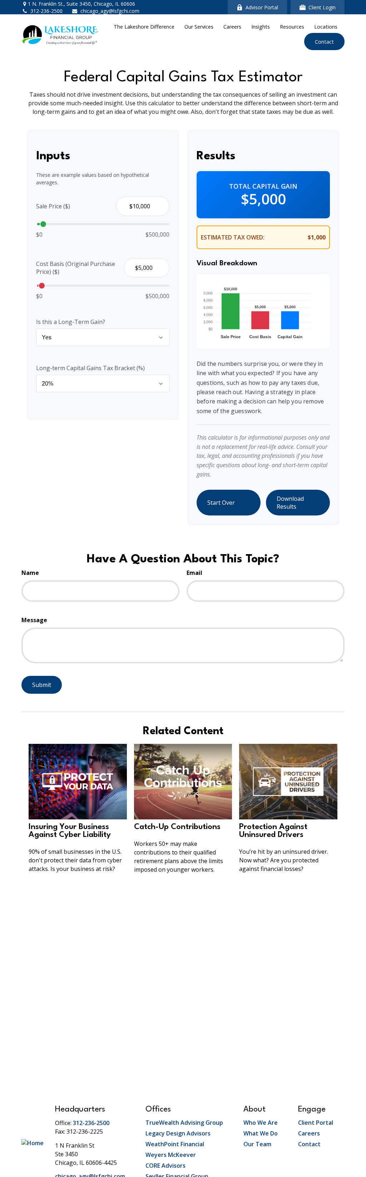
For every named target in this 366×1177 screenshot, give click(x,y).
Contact (309, 1144)
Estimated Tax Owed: (232, 237)
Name (30, 573)
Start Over (221, 503)
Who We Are (260, 1123)
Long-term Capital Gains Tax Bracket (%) (90, 368)
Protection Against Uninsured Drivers (273, 831)
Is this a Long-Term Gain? (70, 322)
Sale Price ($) (53, 206)
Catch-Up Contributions (177, 827)
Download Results (290, 502)
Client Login (322, 7)
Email (194, 573)
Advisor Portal (262, 7)
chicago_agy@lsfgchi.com (109, 11)
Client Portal (315, 1123)
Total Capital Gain (263, 186)
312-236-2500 (46, 11)
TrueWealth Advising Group (184, 1123)
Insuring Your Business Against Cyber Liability (70, 831)
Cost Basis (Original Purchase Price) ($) (75, 268)
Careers (309, 1133)
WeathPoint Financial (174, 1144)
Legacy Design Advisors (178, 1133)
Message (34, 620)
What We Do (260, 1133)
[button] (144, 26)
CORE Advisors (165, 1165)
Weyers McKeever (170, 1155)
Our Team (257, 1144)
